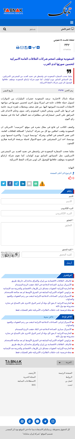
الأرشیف (32, 373)
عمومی (57, 40)
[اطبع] (17, 47)
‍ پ (34, 47)
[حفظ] (26, 47)
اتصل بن (68, 381)
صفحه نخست (68, 40)
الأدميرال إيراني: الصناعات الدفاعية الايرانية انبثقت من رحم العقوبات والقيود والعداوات (40, 297)
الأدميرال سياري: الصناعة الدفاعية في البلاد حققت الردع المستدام (43, 284)
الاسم (71, 196)
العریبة (69, 362)
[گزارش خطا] (42, 183)
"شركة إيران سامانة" (31, 434)
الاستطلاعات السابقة (27, 381)
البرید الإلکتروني (67, 208)
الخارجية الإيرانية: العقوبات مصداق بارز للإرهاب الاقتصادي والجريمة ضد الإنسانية (37, 288)
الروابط (69, 377)
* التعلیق (69, 220)
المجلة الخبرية (29, 377)
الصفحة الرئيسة (65, 373)
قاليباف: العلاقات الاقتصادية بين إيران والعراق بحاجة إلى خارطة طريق (42, 281)
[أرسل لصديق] (22, 47)
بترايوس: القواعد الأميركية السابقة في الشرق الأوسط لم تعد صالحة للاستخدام (38, 292)
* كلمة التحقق (67, 250)
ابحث (70, 385)
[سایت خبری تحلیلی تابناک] (15, 7)
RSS (34, 385)
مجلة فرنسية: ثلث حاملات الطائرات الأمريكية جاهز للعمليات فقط (44, 310)
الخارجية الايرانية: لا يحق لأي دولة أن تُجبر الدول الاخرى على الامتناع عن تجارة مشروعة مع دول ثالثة (39, 304)
